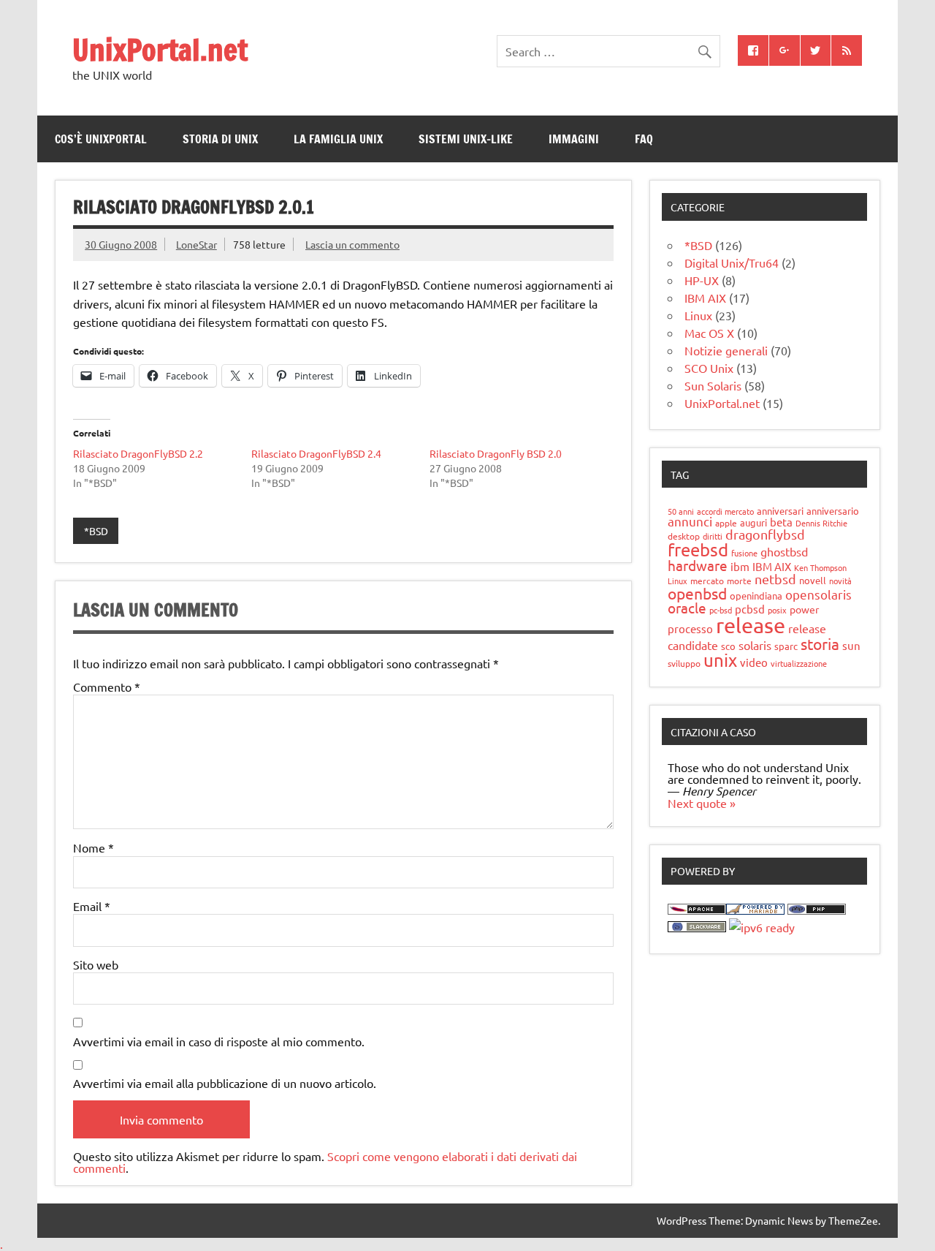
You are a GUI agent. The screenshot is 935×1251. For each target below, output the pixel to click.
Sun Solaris (712, 385)
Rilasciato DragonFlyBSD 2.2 (138, 453)
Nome (93, 847)
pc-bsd (720, 610)
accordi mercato (725, 511)
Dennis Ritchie (821, 523)
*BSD (96, 530)
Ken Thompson (820, 567)
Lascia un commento (352, 244)
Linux (698, 315)
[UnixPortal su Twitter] (816, 50)
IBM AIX (705, 297)
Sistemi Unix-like (466, 139)
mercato (707, 580)
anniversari (780, 510)
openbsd (697, 592)
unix (720, 659)
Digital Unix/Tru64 (731, 262)
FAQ (644, 139)
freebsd (698, 549)
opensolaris (818, 594)
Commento (106, 686)
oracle (687, 607)
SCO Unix (708, 367)
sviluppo (684, 663)
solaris (755, 645)
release (750, 625)
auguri (753, 522)
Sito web (95, 964)
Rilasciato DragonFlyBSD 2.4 (316, 453)
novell (812, 580)
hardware (698, 565)
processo (690, 628)
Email (91, 906)
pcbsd (750, 609)
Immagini (574, 139)
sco (728, 646)
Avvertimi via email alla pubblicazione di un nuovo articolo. (224, 1083)
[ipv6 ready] (762, 927)
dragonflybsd (765, 534)
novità (840, 580)
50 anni (681, 511)
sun (851, 645)
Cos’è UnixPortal (101, 139)
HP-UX (701, 280)
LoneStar (196, 244)
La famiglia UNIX (338, 139)
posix (777, 610)
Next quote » (702, 802)
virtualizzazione (799, 663)
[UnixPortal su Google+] (784, 50)
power (804, 609)
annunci (690, 521)
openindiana (756, 595)
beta (781, 522)
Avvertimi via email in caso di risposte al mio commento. (219, 1041)
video (754, 662)
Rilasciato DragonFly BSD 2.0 (496, 453)
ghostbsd (784, 551)
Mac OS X (709, 332)
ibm (739, 566)
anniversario (832, 510)
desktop (684, 536)
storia (820, 643)
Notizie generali (726, 350)
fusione (744, 553)
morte (739, 580)
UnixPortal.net (160, 49)
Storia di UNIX (220, 139)
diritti (712, 536)
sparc (786, 646)
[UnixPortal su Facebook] (753, 50)
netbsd (775, 578)
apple (726, 523)
